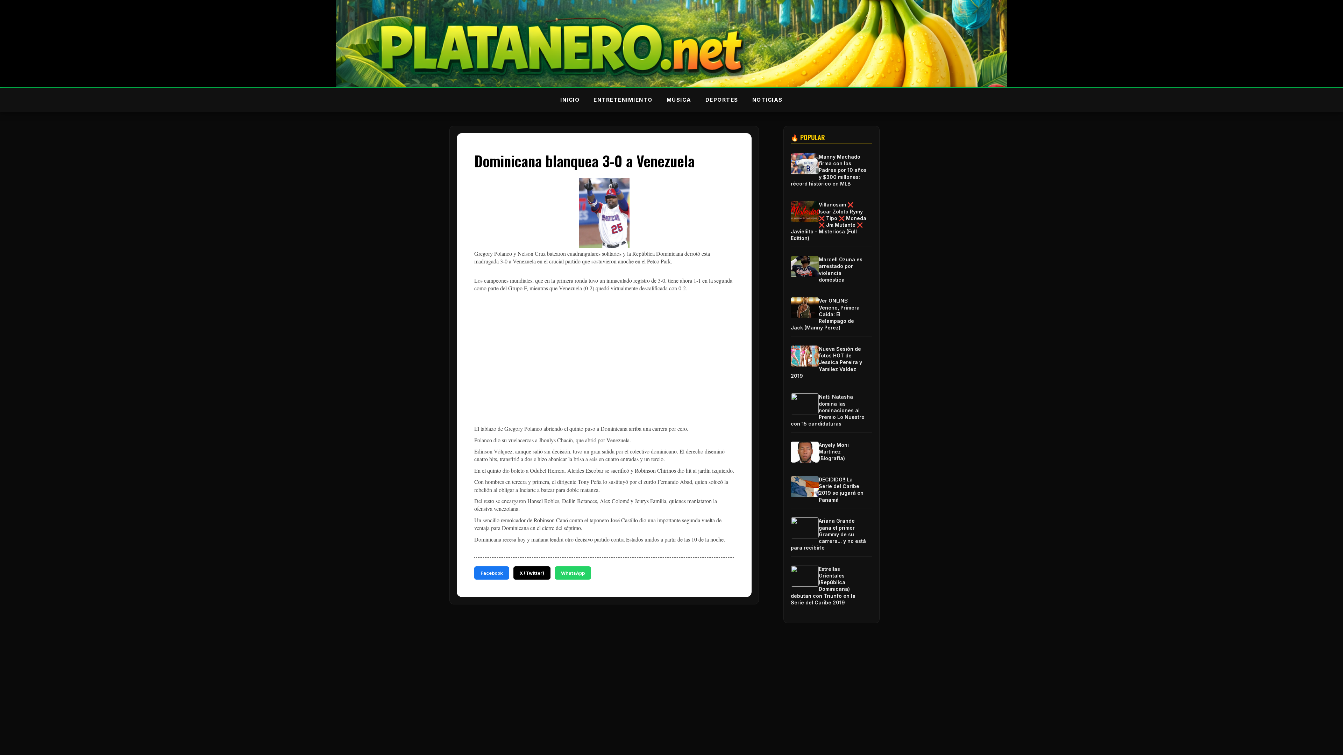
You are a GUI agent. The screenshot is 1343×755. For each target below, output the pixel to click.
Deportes (721, 99)
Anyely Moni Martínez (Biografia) (834, 451)
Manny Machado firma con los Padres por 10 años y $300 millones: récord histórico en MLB (829, 170)
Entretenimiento (623, 99)
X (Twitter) (532, 573)
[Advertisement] (604, 360)
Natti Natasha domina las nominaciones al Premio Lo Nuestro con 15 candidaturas (828, 410)
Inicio (570, 99)
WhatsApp (573, 573)
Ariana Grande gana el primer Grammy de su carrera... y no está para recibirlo (828, 534)
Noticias (767, 99)
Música (679, 99)
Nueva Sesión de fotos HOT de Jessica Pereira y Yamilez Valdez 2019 (826, 362)
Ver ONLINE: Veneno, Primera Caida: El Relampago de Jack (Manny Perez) (825, 314)
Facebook (492, 573)
